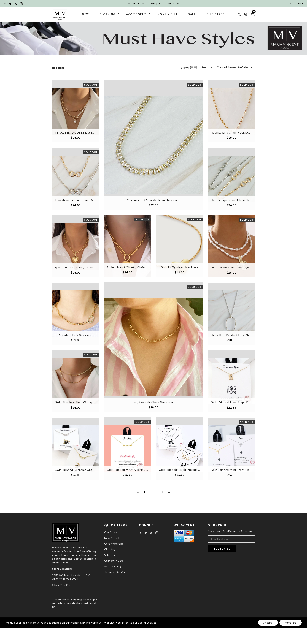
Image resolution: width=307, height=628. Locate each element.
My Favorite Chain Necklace (153, 402)
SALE (192, 14)
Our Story (110, 532)
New (85, 14)
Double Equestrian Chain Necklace (235, 200)
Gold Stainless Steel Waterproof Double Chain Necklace (94, 402)
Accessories (136, 14)
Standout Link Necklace (75, 334)
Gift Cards (215, 14)
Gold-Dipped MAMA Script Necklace (133, 469)
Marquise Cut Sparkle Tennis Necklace (153, 200)
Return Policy (113, 566)
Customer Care (114, 560)
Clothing (107, 14)
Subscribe (222, 548)
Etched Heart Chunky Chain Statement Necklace (140, 267)
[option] (153, 38)
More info (290, 622)
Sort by (206, 67)
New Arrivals (112, 537)
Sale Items (111, 554)
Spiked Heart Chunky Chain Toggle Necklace (86, 267)
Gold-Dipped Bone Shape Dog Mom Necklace (242, 402)
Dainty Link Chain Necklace (231, 132)
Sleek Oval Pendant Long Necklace (235, 334)
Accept (267, 622)
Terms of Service (115, 571)
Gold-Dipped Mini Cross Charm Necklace (239, 469)
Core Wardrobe (114, 543)
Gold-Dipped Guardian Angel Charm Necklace (87, 469)
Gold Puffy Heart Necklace (179, 267)
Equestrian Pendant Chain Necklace (79, 200)
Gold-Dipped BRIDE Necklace (180, 469)
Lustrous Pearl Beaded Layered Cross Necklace (243, 267)
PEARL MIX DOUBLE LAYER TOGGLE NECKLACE (89, 132)
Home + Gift (168, 14)
